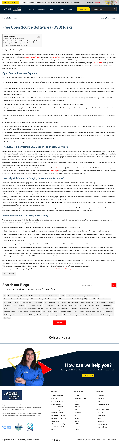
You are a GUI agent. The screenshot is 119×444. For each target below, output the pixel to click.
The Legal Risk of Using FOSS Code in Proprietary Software (22, 41)
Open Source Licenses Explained (14, 39)
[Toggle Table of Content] (38, 36)
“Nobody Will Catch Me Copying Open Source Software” (21, 43)
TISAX (77, 429)
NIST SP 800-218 (80, 398)
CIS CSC (77, 407)
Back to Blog (10, 274)
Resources (101, 398)
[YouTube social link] (57, 440)
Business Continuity (58, 424)
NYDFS (77, 418)
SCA (53, 429)
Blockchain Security (58, 427)
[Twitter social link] (54, 440)
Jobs (99, 418)
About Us (100, 413)
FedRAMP (78, 412)
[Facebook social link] (52, 440)
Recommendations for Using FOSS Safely (17, 45)
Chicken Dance (98, 63)
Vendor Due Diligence (59, 418)
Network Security (57, 412)
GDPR (77, 421)
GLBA (76, 415)
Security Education (104, 404)
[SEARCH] (115, 9)
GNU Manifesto (55, 57)
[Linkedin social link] (59, 440)
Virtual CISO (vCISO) (58, 407)
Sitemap (114, 440)
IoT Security (56, 410)
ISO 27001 (55, 398)
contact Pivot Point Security (62, 269)
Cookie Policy (91, 440)
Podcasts (101, 396)
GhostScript (54, 171)
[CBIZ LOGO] (12, 395)
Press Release (102, 427)
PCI (76, 410)
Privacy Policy (81, 440)
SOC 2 (77, 404)
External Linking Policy (103, 440)
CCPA (76, 401)
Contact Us (82, 9)
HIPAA (77, 424)
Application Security (58, 415)
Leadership (101, 416)
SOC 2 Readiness (57, 401)
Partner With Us (103, 424)
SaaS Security (56, 421)
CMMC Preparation (58, 396)
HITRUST (78, 427)
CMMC (77, 396)
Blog (99, 401)
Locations (101, 421)
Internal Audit (56, 404)
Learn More (90, 2)
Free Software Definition (31, 57)
